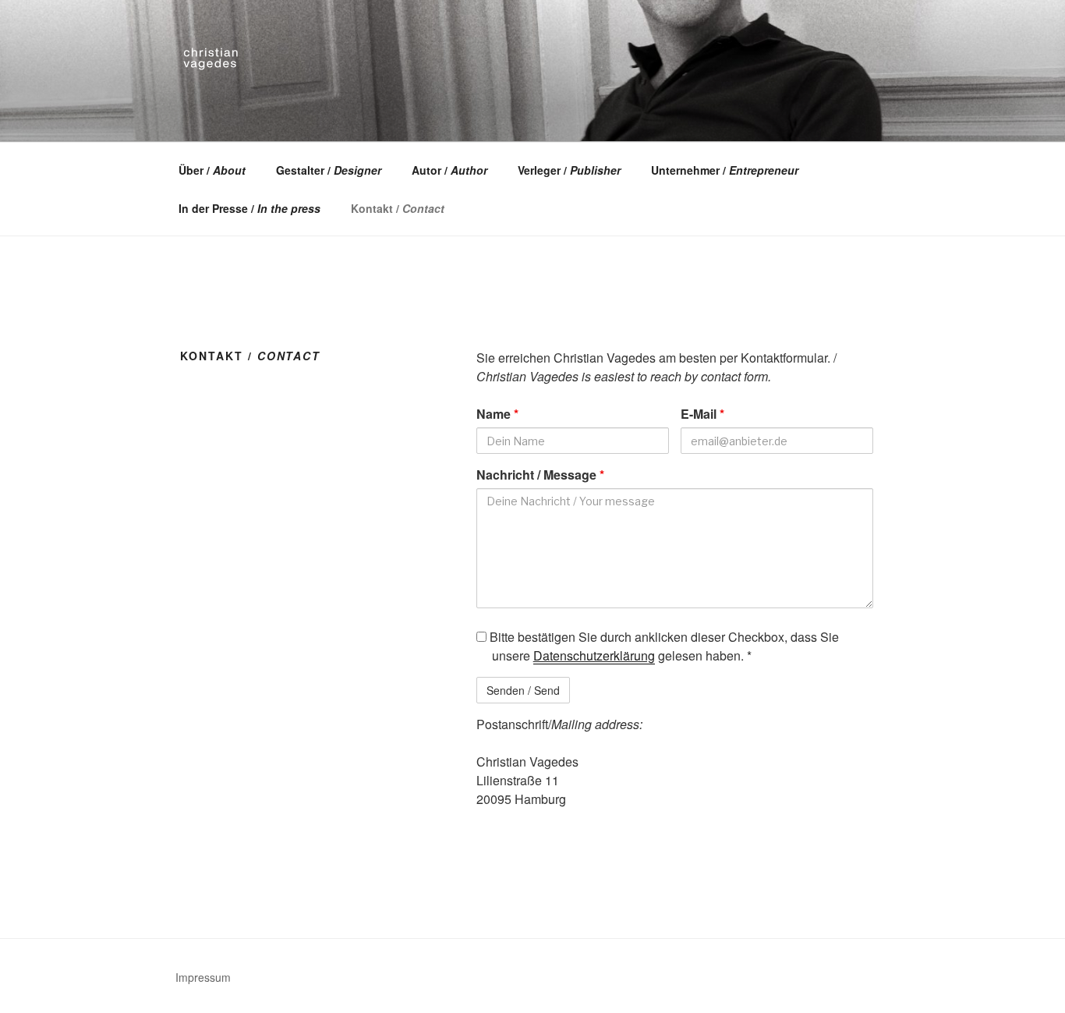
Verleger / (569, 170)
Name (497, 414)
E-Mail (702, 414)
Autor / (449, 170)
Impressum (203, 977)
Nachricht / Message (540, 474)
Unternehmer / (724, 170)
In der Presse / (249, 208)
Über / (212, 170)
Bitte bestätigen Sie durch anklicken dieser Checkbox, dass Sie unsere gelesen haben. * (663, 646)
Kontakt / (397, 208)
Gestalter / (328, 170)
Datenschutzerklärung (594, 655)
